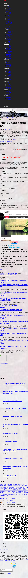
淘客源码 (8, 15)
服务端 (21, 485)
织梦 (26, 484)
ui (9, 488)
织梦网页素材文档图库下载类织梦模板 (11, 310)
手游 (15, 492)
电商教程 (8, 77)
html (21, 484)
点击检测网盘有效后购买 (6, 141)
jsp (25, 491)
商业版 (3, 485)
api (5, 494)
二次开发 (24, 488)
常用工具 (8, 88)
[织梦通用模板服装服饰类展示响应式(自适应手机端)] (13, 280)
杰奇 (1, 491)
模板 (5, 484)
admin (18, 487)
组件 (6, 487)
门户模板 (8, 46)
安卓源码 (8, 26)
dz (7, 492)
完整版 (16, 488)
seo (7, 490)
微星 (13, 492)
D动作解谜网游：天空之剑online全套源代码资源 (14, 408)
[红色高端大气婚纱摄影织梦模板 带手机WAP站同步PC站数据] (14, 342)
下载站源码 (9, 24)
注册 (6, 573)
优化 (4, 495)
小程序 (8, 91)
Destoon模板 (9, 34)
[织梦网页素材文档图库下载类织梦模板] (10, 305)
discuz (12, 484)
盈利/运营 (8, 99)
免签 (3, 491)
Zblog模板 (8, 38)
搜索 (14, 109)
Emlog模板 (8, 36)
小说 (10, 492)
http (17, 494)
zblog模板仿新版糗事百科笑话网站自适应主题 (14, 383)
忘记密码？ (11, 573)
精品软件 (7, 81)
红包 (16, 494)
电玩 (10, 491)
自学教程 (8, 74)
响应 (21, 491)
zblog (7, 494)
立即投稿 (3, 560)
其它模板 (8, 58)
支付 (21, 488)
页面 (24, 490)
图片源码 (8, 12)
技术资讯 (8, 97)
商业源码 (7, 5)
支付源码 (8, 8)
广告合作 (24, 498)
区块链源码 (9, 22)
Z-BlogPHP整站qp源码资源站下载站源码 (12, 401)
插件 (9, 485)
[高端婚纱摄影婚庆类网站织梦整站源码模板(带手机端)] (13, 328)
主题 (19, 488)
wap (6, 488)
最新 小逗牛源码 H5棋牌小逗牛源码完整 (12, 416)
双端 (23, 484)
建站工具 (8, 87)
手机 (5, 490)
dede (4, 270)
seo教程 (8, 69)
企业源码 (8, 18)
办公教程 (8, 75)
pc (12, 485)
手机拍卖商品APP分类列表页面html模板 (12, 458)
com (1, 490)
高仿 (2, 492)
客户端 (16, 491)
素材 (17, 492)
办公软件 (8, 84)
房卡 (8, 484)
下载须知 (2, 498)
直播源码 (8, 11)
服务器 (9, 494)
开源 (9, 487)
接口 (19, 491)
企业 (24, 494)
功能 (3, 494)
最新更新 (6, 491)
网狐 (11, 488)
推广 (14, 129)
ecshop (23, 491)
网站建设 (8, 72)
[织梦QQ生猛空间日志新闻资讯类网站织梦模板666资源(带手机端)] (14, 293)
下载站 (13, 487)
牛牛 (11, 485)
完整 (10, 490)
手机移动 (8, 85)
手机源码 (6, 90)
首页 (6, 3)
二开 (13, 488)
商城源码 (8, 6)
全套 (11, 487)
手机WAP (8, 92)
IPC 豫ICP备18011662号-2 (9, 502)
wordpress (17, 484)
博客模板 (8, 56)
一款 (19, 494)
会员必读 (18, 498)
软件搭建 (8, 71)
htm (23, 485)
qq (14, 494)
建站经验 (8, 98)
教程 (1, 485)
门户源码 (8, 14)
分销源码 (8, 21)
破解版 (19, 492)
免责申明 (7, 498)
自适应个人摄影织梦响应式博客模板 (8, 273)
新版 (2, 495)
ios (11, 491)
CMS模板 (7, 29)
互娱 (16, 490)
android (5, 492)
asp (25, 494)
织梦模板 (7, 44)
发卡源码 (8, 9)
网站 (16, 487)
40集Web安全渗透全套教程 (9, 475)
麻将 (8, 488)
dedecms (3, 488)
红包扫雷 (8, 62)
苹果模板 (8, 41)
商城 (3, 490)
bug (1, 270)
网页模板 (8, 42)
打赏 (1, 494)
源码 (1, 484)
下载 (22, 490)
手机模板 (8, 54)
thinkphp (3, 487)
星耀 (6, 495)
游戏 (18, 485)
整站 (26, 487)
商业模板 (8, 45)
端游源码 (8, 65)
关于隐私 (13, 498)
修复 (18, 490)
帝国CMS (8, 39)
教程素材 (7, 68)
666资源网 (11, 500)
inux (8, 492)
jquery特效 (8, 79)
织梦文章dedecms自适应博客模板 (8, 275)
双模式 (26, 492)
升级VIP (14, 139)
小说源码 (8, 16)
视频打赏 (8, 28)
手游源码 (8, 64)
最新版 (13, 490)
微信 (6, 485)
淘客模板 (8, 49)
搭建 (13, 491)
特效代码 (7, 78)
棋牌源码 (8, 61)
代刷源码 (8, 19)
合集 (22, 494)
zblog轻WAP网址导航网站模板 (10, 441)
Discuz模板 (9, 35)
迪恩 (12, 494)
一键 (27, 490)
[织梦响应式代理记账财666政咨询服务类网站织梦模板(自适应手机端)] (14, 317)
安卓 (14, 485)
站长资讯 (6, 95)
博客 (24, 487)
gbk (1, 488)
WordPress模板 (9, 31)
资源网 (21, 487)
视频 (20, 490)
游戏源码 (7, 59)
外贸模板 (8, 55)
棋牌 (3, 484)
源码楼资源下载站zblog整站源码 (10, 433)
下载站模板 (9, 51)
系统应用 (8, 82)
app (9, 484)
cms (2, 270)
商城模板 (8, 52)
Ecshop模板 (9, 32)
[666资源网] (3, 1)
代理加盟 (13, 560)
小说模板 (8, 48)
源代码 (23, 492)
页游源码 (8, 66)
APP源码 (8, 94)
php (24, 484)
